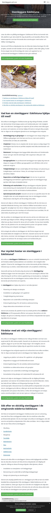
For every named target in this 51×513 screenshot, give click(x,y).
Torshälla (6, 438)
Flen (4, 445)
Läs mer (39, 507)
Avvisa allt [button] (31, 510)
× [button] (49, 503)
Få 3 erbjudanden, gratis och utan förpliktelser (25, 20)
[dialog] (25, 507)
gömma (20, 95)
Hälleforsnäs (7, 452)
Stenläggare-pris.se (9, 2)
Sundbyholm (7, 431)
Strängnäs (6, 455)
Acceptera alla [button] (20, 510)
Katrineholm (7, 448)
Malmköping (7, 441)
